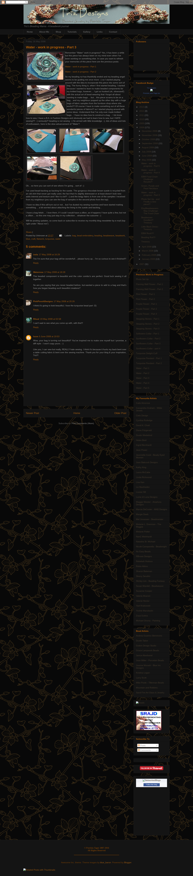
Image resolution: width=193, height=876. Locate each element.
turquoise (49, 239)
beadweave (108, 235)
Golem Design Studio (146, 645)
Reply (36, 263)
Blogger (127, 862)
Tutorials (72, 32)
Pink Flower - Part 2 (145, 299)
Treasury (145, 241)
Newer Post (32, 413)
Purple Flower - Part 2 (146, 309)
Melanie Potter (143, 531)
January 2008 (149, 259)
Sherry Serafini (143, 576)
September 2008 (150, 143)
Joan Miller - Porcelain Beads (150, 660)
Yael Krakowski (143, 605)
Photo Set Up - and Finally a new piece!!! (150, 201)
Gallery (86, 32)
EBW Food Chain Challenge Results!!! (149, 179)
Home (30, 32)
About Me (44, 32)
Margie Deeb (142, 514)
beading (98, 235)
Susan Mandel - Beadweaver (150, 586)
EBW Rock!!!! (147, 233)
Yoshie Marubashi (144, 610)
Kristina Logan (143, 672)
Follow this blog (151, 784)
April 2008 (147, 246)
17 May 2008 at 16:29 (49, 254)
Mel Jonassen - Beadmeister (149, 519)
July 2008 (147, 151)
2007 (142, 264)
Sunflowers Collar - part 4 (148, 348)
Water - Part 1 (142, 368)
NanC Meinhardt (144, 536)
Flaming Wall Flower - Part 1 (149, 284)
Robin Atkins (142, 566)
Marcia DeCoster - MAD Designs (151, 509)
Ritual (36, 319)
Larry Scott (141, 677)
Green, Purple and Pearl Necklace (150, 187)
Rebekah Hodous (144, 561)
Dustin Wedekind (144, 435)
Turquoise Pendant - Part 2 (149, 363)
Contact (113, 32)
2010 (142, 119)
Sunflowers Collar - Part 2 (148, 338)
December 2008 (150, 131)
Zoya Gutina (142, 615)
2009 (142, 123)
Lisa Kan (140, 482)
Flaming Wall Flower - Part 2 (149, 289)
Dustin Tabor (142, 640)
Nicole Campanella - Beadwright (151, 546)
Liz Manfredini (142, 487)
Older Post (120, 413)
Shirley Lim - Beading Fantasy (150, 581)
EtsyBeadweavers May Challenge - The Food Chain (150, 211)
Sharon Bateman (144, 571)
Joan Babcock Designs (147, 462)
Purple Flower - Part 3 (146, 314)
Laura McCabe (143, 472)
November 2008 (150, 135)
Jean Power (141, 450)
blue (28, 239)
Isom (35, 336)
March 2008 (148, 251)
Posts (143, 745)
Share (29, 232)
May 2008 (147, 160)
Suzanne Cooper (144, 591)
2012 (142, 111)
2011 (141, 115)
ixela (35, 254)
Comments (145, 750)
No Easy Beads (143, 551)
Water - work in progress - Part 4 (150, 171)
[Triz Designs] (151, 90)
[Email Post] (60, 235)
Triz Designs (151, 88)
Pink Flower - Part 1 (145, 294)
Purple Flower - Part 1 (146, 304)
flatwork (40, 239)
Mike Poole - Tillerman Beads (150, 682)
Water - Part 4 (142, 383)
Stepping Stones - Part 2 (147, 324)
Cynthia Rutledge (144, 420)
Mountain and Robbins (147, 687)
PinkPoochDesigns (43, 301)
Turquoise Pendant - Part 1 (149, 358)
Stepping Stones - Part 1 (147, 319)
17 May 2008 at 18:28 (54, 272)
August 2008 (148, 147)
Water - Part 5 (142, 388)
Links (100, 32)
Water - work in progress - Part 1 (80, 66)
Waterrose (38, 272)
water (58, 239)
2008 (142, 127)
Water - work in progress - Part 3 (51, 47)
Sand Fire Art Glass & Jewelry (150, 692)
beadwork (120, 235)
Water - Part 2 (142, 373)
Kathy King (141, 467)
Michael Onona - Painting (148, 620)
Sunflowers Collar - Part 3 (148, 343)
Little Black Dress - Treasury (150, 227)
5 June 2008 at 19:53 (49, 336)
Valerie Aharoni (143, 596)
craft (33, 239)
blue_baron (105, 862)
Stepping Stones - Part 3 (147, 328)
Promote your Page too (151, 93)
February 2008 (149, 255)
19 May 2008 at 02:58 (50, 319)
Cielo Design (142, 415)
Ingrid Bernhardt (144, 445)
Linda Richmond (144, 477)
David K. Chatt (143, 425)
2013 (142, 107)
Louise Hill (141, 492)
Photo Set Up (142, 279)
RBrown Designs (144, 556)
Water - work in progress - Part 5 (150, 164)
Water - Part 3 (142, 378)
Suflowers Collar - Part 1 (147, 333)
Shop (58, 32)
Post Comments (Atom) (83, 423)
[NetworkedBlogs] (152, 780)
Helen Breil (141, 440)
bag (74, 235)
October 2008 (149, 139)
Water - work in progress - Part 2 (80, 71)
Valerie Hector (142, 601)
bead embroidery (85, 235)
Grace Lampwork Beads (147, 650)
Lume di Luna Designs (146, 497)
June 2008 (147, 156)
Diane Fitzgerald (144, 430)
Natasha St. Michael (145, 541)
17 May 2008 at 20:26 (64, 301)
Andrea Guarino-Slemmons (149, 635)
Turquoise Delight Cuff (146, 353)
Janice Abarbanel (144, 655)
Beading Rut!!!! (148, 237)
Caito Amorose (143, 403)
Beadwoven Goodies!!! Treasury (147, 220)
